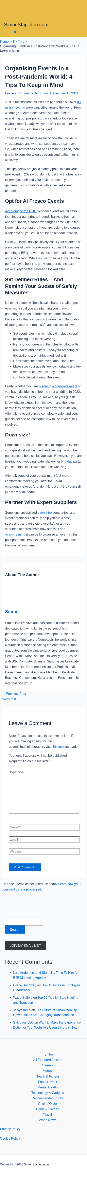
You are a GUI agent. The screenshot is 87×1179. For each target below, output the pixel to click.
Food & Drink (47, 1082)
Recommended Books (48, 1098)
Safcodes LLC (23, 1022)
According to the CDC (20, 211)
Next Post (11, 699)
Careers (47, 1065)
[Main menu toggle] (13, 32)
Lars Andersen (23, 972)
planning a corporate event (58, 386)
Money (47, 1070)
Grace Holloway (24, 985)
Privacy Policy (10, 1129)
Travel (47, 1114)
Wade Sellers (22, 997)
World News (47, 1120)
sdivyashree (22, 1010)
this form (58, 746)
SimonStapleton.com (26, 24)
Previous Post (14, 693)
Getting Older (47, 1103)
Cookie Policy (10, 1138)
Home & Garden (47, 1109)
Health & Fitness (47, 1076)
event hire (45, 512)
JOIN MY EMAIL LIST (25, 945)
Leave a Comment (18, 93)
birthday (66, 461)
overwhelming (15, 534)
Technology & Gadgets (47, 1092)
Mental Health (48, 1087)
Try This (47, 1054)
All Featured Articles (47, 1060)
